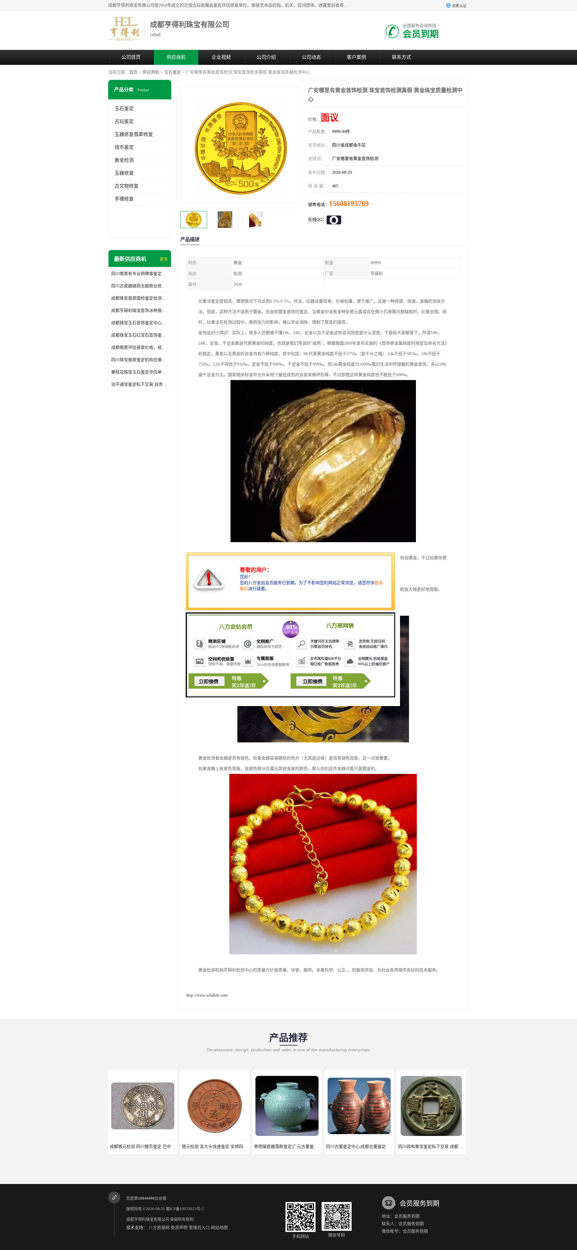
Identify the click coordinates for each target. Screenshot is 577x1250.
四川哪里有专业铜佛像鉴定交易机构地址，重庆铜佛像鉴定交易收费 (139, 273)
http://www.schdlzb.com (206, 995)
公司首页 (131, 57)
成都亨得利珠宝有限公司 (147, 1219)
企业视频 (221, 57)
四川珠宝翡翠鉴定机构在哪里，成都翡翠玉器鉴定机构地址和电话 (139, 360)
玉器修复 (124, 173)
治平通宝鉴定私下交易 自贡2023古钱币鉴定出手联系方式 (139, 384)
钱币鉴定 (124, 147)
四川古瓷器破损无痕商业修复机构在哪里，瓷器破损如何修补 (139, 286)
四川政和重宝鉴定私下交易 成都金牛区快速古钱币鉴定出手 (381, 1146)
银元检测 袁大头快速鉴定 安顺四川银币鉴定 (151, 1146)
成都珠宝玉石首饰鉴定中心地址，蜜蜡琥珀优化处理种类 (139, 323)
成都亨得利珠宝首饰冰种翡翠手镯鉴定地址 (139, 310)
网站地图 (219, 1227)
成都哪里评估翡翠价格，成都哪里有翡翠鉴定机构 (139, 347)
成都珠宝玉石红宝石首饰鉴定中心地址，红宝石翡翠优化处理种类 (139, 335)
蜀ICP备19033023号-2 (185, 1208)
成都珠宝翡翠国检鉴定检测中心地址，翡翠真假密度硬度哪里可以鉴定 (139, 298)
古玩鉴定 (124, 121)
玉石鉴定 (172, 72)
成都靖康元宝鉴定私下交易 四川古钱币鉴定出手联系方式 (451, 1146)
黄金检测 (124, 160)
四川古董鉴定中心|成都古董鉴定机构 (288, 1146)
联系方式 (401, 57)
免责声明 (179, 1227)
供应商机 (176, 57)
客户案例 (356, 57)
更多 (164, 259)
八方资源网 (158, 1227)
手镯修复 (124, 198)
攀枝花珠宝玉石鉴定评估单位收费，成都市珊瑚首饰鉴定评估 (139, 372)
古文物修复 (126, 186)
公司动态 (311, 57)
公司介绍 (266, 57)
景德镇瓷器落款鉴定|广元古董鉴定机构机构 (222, 1146)
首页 (133, 72)
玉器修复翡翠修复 (133, 134)
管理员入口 (199, 1227)
